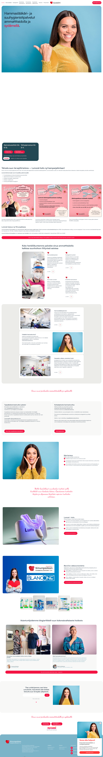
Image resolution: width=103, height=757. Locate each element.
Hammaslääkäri (9, 2)
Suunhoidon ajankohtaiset (35, 3)
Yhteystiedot (46, 2)
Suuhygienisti (15, 2)
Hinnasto (40, 2)
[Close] (100, 723)
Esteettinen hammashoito (22, 3)
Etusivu (3, 2)
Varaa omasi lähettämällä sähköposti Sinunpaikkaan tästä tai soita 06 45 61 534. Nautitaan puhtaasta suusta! (51, 237)
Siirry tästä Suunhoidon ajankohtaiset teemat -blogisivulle (51, 672)
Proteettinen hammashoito (28, 3)
